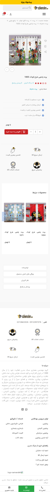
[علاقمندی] (45, 41)
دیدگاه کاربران (29, 83)
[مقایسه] (45, 47)
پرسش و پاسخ (17, 83)
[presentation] (46, 216)
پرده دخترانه (33, 89)
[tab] (25, 267)
